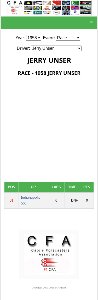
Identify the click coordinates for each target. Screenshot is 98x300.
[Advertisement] (49, 130)
